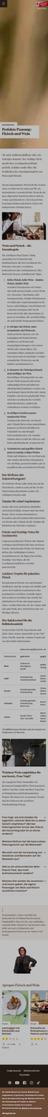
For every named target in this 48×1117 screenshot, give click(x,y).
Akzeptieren (9, 1113)
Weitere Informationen (32, 1108)
